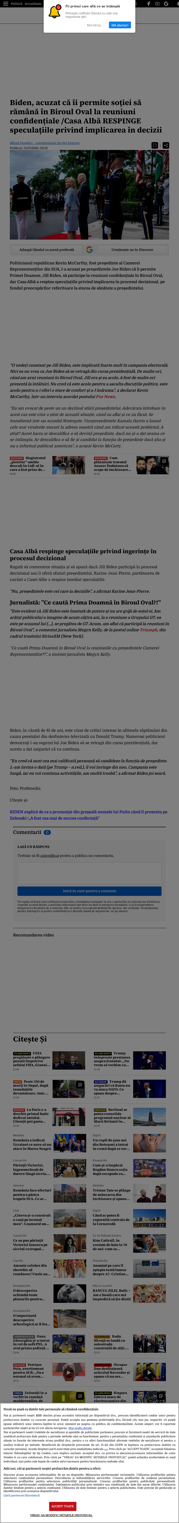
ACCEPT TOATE (63, 1506)
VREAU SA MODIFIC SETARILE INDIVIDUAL (61, 1515)
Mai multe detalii (80, 1428)
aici (106, 1449)
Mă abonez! (120, 25)
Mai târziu (94, 25)
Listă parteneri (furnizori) (21, 1495)
